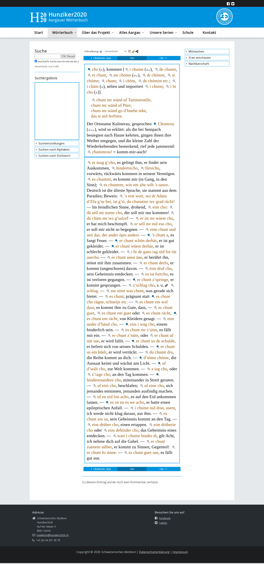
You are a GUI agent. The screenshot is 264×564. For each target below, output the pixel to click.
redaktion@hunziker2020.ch (53, 535)
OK (64, 56)
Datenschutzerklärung (154, 552)
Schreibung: (91, 51)
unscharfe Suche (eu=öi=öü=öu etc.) (58, 61)
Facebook (164, 518)
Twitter (163, 523)
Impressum (180, 552)
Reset (71, 56)
